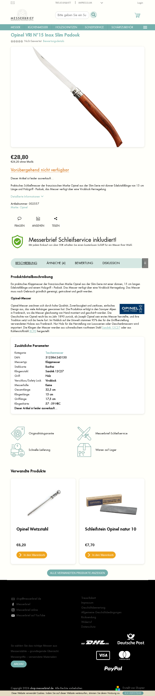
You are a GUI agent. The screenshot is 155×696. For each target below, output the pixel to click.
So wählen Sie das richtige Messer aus (34, 645)
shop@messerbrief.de (28, 598)
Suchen (93, 14)
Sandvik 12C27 (111, 327)
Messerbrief (23, 604)
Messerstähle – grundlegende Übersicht (35, 651)
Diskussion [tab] (111, 263)
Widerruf (86, 622)
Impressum (85, 3)
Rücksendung (88, 617)
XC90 (32, 331)
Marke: (19, 207)
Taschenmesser (54, 352)
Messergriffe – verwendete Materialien (34, 656)
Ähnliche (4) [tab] (56, 263)
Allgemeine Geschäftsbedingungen (101, 612)
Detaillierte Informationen (25, 196)
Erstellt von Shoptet (133, 688)
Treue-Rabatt (63, 3)
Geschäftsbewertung (93, 607)
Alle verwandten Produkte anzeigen (77, 572)
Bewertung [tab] (84, 263)
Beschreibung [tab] (26, 263)
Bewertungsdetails (53, 41)
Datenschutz (88, 626)
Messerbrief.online (27, 610)
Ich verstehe (133, 693)
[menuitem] (15, 27)
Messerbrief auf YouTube (30, 615)
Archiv (19, 664)
